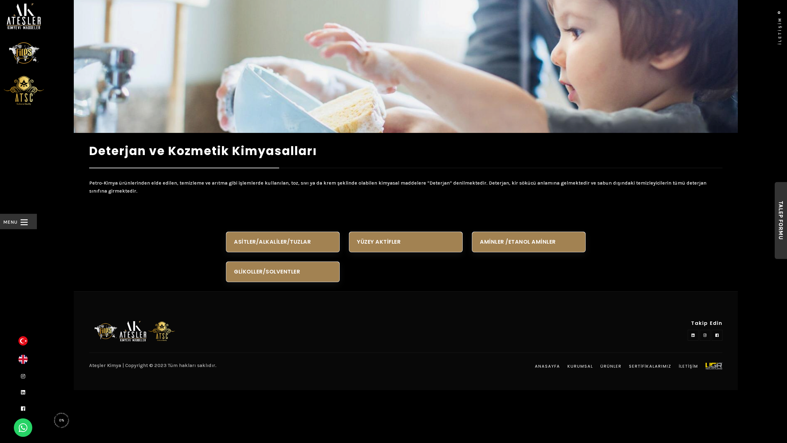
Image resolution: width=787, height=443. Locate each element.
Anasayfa (547, 366)
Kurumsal (580, 366)
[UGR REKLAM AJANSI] (714, 366)
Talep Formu (780, 220)
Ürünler (611, 366)
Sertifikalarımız (650, 366)
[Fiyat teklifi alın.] (23, 427)
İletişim (688, 366)
